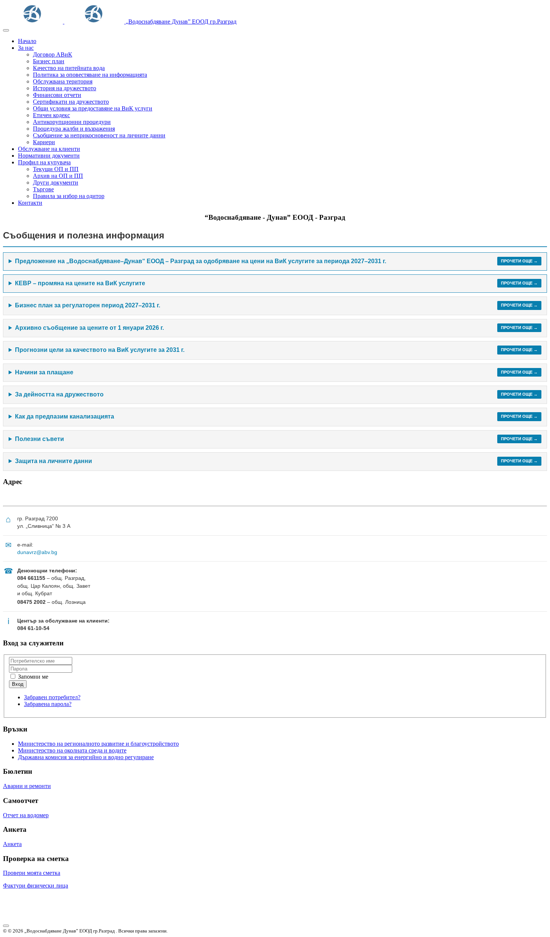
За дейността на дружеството (276, 394)
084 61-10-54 (33, 628)
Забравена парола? (47, 704)
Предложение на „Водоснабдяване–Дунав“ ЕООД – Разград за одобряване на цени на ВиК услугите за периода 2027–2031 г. (276, 261)
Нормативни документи (49, 155)
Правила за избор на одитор (68, 196)
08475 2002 (31, 602)
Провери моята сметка (31, 873)
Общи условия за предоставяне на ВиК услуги (92, 108)
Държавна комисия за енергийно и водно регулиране (86, 757)
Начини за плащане (276, 372)
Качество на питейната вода (69, 68)
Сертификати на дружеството (71, 101)
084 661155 (31, 578)
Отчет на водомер (26, 815)
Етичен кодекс (51, 115)
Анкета (12, 844)
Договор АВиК (52, 54)
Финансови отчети (57, 95)
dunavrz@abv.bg (37, 552)
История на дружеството (64, 88)
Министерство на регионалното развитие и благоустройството (98, 743)
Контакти (30, 203)
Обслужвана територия (62, 81)
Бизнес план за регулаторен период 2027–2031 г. (276, 305)
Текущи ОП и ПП (56, 169)
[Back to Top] (6, 926)
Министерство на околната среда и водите (72, 750)
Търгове (43, 189)
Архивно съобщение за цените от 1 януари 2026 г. (276, 328)
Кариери (44, 142)
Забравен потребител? (52, 697)
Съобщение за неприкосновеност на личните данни (99, 135)
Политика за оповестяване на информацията (90, 75)
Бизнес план (48, 61)
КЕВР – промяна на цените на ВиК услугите (276, 283)
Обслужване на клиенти (49, 149)
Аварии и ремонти (27, 786)
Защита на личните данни (276, 461)
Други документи (55, 182)
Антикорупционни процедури (72, 122)
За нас (26, 48)
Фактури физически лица (35, 885)
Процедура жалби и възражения (74, 128)
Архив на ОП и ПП (58, 176)
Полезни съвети (276, 439)
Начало (27, 41)
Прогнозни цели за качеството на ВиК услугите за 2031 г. (276, 350)
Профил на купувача (44, 162)
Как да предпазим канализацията (276, 416)
